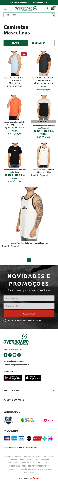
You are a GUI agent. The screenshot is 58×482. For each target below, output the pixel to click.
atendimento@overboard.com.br (16, 364)
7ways (36, 477)
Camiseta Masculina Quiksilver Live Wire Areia (43, 126)
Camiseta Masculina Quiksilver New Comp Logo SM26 (14, 123)
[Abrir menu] (5, 8)
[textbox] (29, 14)
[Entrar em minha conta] (48, 8)
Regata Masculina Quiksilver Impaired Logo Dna (29, 243)
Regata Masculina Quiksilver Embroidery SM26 (14, 79)
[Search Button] (53, 14)
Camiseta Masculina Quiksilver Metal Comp (14, 170)
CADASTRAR (29, 313)
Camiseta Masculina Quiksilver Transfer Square (43, 79)
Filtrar (16, 43)
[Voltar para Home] (26, 8)
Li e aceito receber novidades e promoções (24, 320)
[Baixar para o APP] (14, 378)
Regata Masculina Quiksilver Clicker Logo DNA (43, 170)
